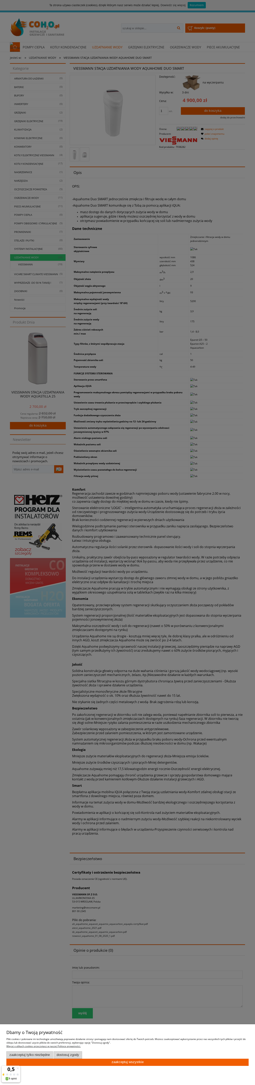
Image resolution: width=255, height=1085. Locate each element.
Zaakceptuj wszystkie (128, 1062)
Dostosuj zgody (68, 1055)
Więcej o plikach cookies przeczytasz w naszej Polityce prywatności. (43, 1046)
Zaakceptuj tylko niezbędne (29, 1055)
